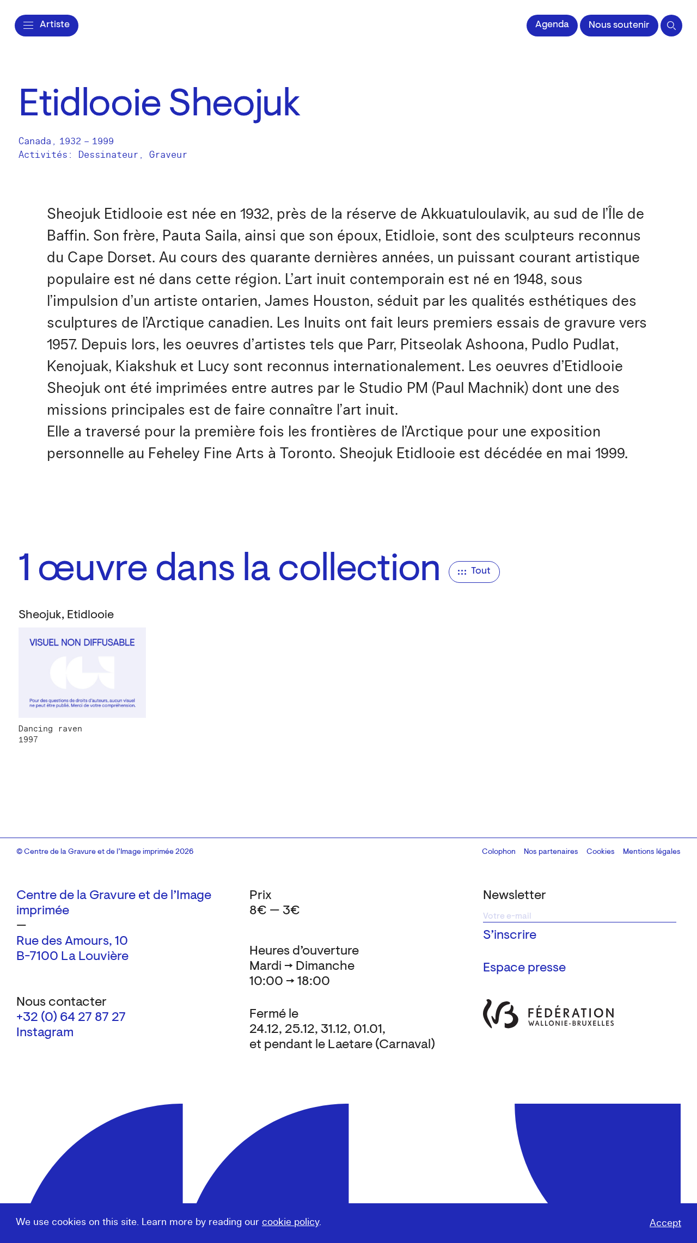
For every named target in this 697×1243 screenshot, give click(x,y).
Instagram (45, 1032)
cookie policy (290, 1222)
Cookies (600, 852)
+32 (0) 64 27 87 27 (71, 1017)
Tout (481, 571)
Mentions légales (652, 852)
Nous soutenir (619, 25)
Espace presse (524, 968)
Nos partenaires (551, 852)
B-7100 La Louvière (72, 956)
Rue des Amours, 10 (72, 941)
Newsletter (514, 895)
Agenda (552, 25)
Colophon (499, 852)
